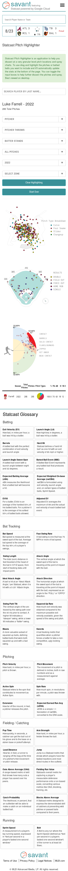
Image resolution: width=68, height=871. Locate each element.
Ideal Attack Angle (11, 578)
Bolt (39, 827)
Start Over (34, 191)
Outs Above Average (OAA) (16, 769)
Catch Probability (11, 797)
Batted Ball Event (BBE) (47, 459)
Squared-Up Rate (44, 603)
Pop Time (7, 730)
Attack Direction (44, 578)
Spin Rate (41, 686)
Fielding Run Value (45, 769)
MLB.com (60, 860)
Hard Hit (41, 443)
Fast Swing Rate (44, 533)
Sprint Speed (9, 827)
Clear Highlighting (34, 182)
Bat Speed (8, 533)
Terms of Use (10, 860)
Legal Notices (45, 860)
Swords (40, 628)
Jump (39, 749)
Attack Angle (42, 556)
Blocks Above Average (47, 797)
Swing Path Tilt (10, 603)
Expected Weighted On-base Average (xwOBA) (51, 478)
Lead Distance (10, 749)
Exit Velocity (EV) (11, 429)
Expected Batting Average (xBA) (15, 478)
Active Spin (8, 686)
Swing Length (9, 556)
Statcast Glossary (20, 414)
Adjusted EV (42, 498)
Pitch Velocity (9, 664)
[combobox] (34, 19)
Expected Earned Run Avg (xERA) (50, 705)
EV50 (5, 498)
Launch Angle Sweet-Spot (15, 459)
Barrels (6, 443)
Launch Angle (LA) (45, 429)
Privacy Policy (27, 860)
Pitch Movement (45, 664)
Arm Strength (43, 730)
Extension (8, 703)
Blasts (6, 628)
